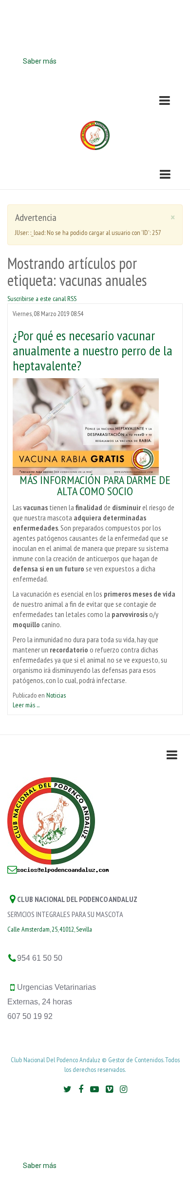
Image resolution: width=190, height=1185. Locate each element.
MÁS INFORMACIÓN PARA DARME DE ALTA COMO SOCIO (95, 485)
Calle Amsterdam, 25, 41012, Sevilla (49, 929)
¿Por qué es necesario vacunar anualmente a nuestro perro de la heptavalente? (92, 350)
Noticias (56, 695)
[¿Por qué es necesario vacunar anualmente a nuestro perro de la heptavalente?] (86, 425)
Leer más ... (26, 705)
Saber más (40, 61)
